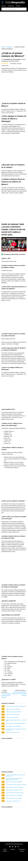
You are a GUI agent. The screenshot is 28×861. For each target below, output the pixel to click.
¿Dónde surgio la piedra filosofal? (13, 711)
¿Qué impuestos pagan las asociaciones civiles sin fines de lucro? (19, 693)
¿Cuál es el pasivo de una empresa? (14, 795)
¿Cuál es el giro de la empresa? (13, 709)
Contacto (12, 849)
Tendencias (11, 6)
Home (3, 47)
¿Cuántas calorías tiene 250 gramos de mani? (6, 695)
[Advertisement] (14, 28)
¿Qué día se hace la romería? (13, 732)
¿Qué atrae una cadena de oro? (13, 801)
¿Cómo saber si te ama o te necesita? (14, 787)
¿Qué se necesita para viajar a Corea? (14, 792)
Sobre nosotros (5, 850)
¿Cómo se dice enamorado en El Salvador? (16, 706)
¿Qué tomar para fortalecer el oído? (14, 790)
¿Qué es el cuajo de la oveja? (12, 714)
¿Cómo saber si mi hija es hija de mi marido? (16, 784)
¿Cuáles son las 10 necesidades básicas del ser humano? (16, 729)
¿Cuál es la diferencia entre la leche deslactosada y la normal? (14, 779)
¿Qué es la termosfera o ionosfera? (14, 781)
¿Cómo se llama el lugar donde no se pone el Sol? (16, 720)
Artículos (3, 6)
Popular (18, 6)
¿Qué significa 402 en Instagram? (13, 726)
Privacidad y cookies (22, 850)
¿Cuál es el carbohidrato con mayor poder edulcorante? (15, 775)
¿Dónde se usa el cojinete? (12, 717)
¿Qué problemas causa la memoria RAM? (15, 723)
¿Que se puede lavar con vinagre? (14, 798)
